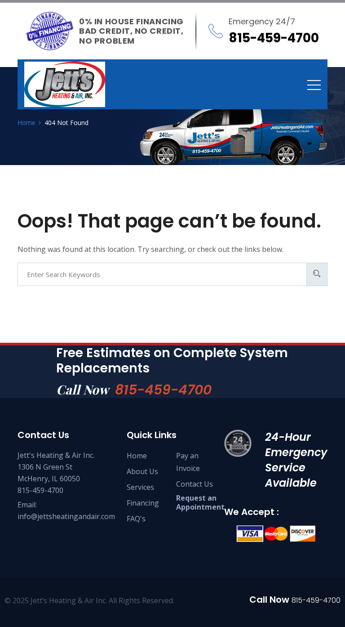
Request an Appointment (200, 502)
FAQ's (136, 519)
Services (140, 487)
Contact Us (194, 484)
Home (137, 456)
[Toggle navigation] (314, 84)
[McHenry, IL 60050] (64, 84)
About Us (142, 471)
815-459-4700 (163, 389)
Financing (143, 503)
